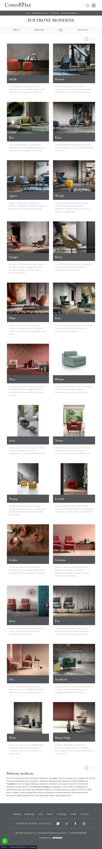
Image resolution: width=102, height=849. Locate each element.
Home (27, 13)
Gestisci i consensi (27, 847)
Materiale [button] (39, 29)
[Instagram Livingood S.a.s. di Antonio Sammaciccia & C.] (84, 823)
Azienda (17, 814)
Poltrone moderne (69, 13)
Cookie (12, 847)
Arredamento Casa (40, 13)
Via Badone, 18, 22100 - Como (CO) (34, 823)
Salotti (49, 814)
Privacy (4, 847)
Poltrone (55, 13)
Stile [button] (60, 29)
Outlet (73, 814)
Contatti (84, 814)
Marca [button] (16, 29)
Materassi (30, 814)
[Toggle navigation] (93, 5)
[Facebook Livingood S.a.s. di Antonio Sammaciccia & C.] (75, 823)
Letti (41, 814)
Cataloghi (62, 814)
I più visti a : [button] (83, 29)
